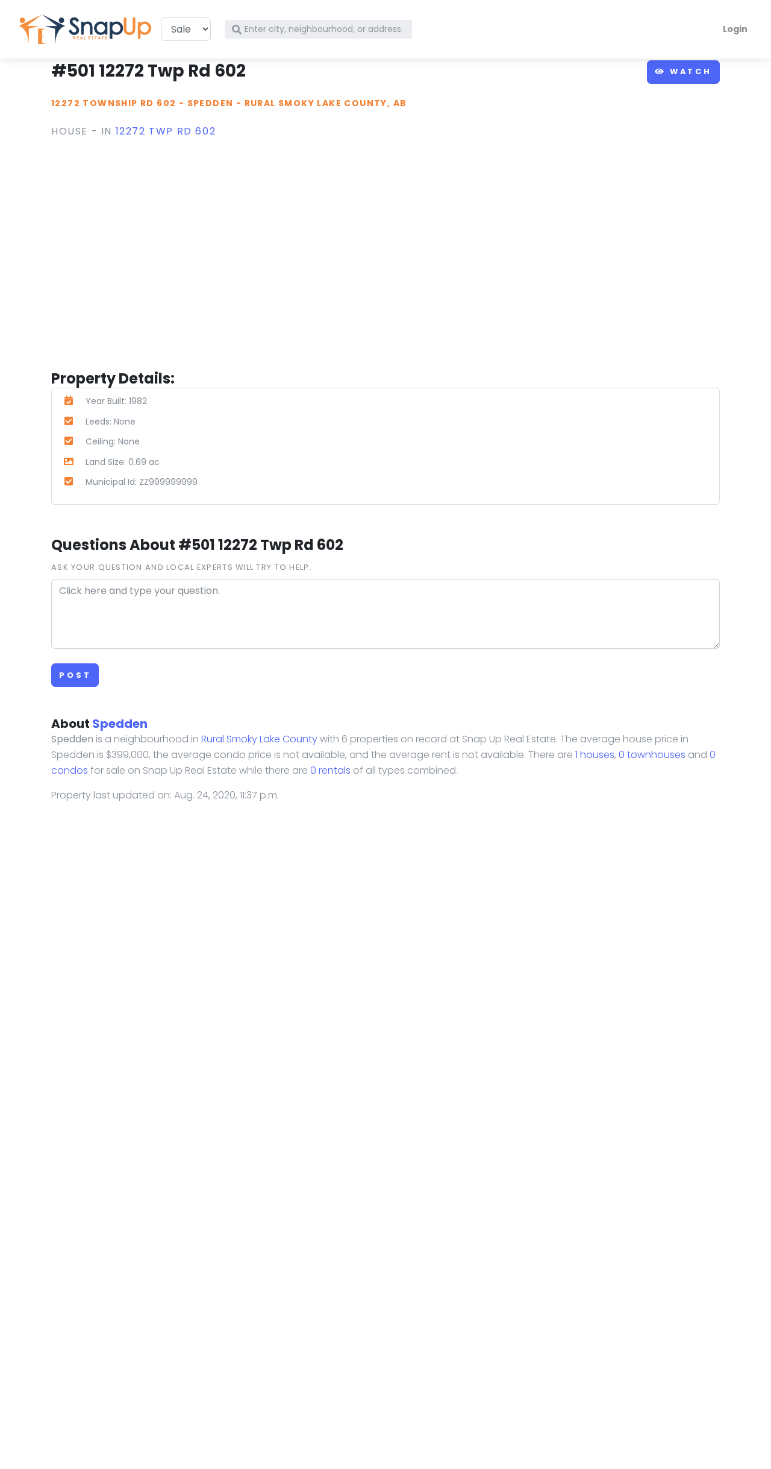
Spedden (210, 103)
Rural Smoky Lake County (259, 739)
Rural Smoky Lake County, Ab (326, 103)
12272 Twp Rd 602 (166, 131)
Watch (689, 71)
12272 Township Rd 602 (113, 103)
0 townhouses (652, 755)
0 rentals (330, 770)
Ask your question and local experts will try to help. (181, 567)
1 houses (594, 755)
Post (75, 675)
